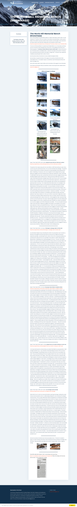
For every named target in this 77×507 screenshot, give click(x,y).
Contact (58, 2)
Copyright (63, 2)
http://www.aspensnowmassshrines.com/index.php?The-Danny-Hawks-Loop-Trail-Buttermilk (48, 43)
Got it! (72, 505)
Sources (42, 2)
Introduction (35, 2)
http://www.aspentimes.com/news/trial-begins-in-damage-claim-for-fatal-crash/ (45, 229)
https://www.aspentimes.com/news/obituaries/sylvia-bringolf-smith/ (41, 455)
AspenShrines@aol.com (34, 67)
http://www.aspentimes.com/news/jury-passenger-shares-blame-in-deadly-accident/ (46, 288)
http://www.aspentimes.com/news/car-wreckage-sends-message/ (42, 391)
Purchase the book (49, 2)
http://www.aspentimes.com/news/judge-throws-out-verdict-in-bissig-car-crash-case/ (46, 346)
